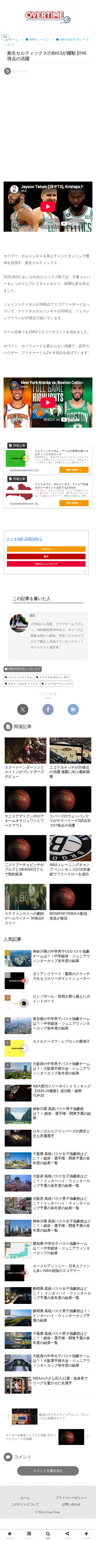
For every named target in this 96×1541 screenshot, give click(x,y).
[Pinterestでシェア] (48, 1129)
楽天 (46, 556)
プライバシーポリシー (71, 1498)
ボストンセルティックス (23, 683)
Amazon (46, 549)
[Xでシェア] (22, 709)
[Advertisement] (48, 126)
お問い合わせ (71, 1504)
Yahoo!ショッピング (46, 563)
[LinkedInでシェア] (64, 1129)
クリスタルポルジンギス (54, 677)
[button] (85, 923)
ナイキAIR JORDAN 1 (24, 539)
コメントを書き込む (48, 1470)
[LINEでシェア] (31, 1129)
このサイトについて (25, 1504)
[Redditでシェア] (85, 1116)
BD (32, 615)
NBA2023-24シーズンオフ (24, 669)
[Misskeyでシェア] (48, 1116)
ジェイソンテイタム (20, 677)
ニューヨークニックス (58, 683)
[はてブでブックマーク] (73, 709)
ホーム (25, 1498)
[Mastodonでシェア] (23, 1116)
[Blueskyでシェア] (35, 1116)
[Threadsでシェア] (72, 1116)
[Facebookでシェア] (48, 709)
